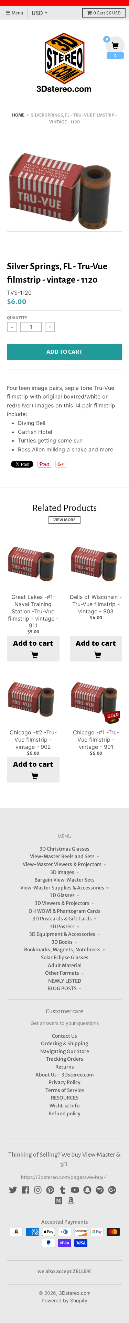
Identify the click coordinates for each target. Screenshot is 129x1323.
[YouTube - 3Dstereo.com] (75, 1190)
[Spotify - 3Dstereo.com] (100, 1190)
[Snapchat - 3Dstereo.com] (87, 1190)
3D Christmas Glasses (64, 849)
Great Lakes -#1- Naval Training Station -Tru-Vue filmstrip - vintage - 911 (33, 611)
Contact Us (64, 1036)
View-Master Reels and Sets (62, 856)
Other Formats (62, 973)
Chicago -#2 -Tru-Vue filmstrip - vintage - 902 (33, 739)
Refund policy (64, 1114)
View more (64, 519)
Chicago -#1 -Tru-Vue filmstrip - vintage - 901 (96, 739)
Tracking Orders (64, 1059)
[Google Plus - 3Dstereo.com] (112, 1190)
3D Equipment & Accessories (62, 934)
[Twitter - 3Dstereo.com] (13, 1190)
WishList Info (64, 1106)
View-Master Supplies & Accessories (62, 888)
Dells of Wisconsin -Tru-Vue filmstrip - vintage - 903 (96, 604)
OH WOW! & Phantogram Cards (64, 911)
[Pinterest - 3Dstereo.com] (50, 1190)
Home (18, 115)
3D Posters (62, 926)
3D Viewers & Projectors (62, 903)
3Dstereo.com (74, 1293)
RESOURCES (64, 1098)
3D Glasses (62, 895)
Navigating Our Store (64, 1051)
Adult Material (65, 965)
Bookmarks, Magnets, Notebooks (62, 950)
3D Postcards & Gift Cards (62, 919)
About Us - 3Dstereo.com (64, 1075)
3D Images (62, 872)
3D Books (62, 942)
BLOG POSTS (62, 988)
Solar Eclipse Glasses (64, 957)
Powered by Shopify (64, 1300)
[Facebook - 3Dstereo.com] (25, 1190)
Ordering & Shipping (64, 1043)
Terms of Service (64, 1090)
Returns (64, 1067)
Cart (107, 12)
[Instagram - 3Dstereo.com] (38, 1190)
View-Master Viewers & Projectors (62, 864)
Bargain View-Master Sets (64, 880)
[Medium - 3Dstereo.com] (58, 1200)
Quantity (17, 317)
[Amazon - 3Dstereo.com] (71, 1200)
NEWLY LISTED (64, 981)
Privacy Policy (64, 1082)
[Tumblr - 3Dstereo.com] (62, 1190)
